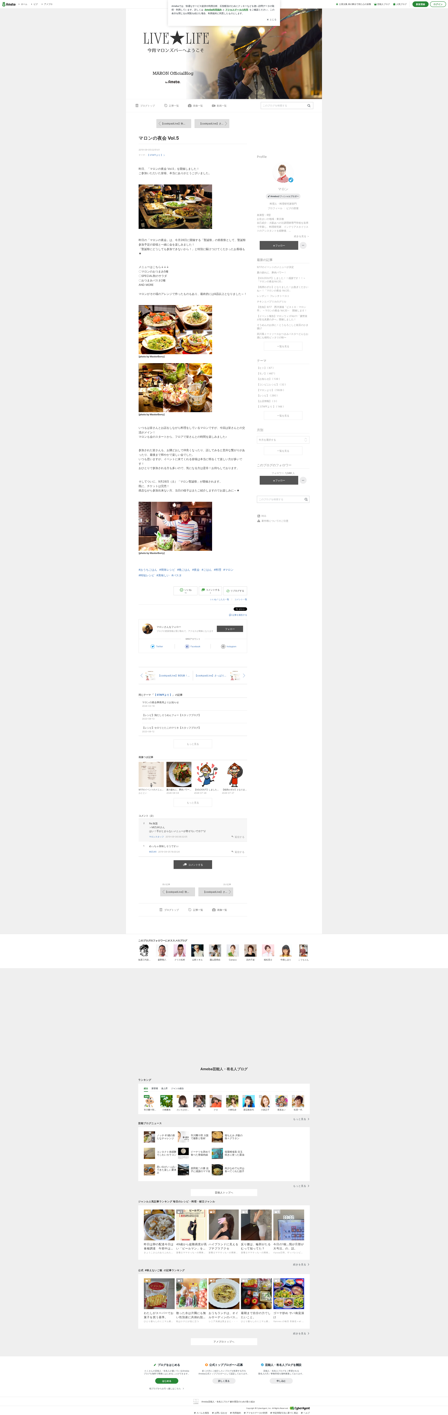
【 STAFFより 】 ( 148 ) (270, 406)
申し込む (281, 1380)
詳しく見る (224, 1380)
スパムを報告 (203, 1412)
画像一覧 (198, 105)
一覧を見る (283, 346)
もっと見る (193, 743)
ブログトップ (147, 105)
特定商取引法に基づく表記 (285, 1412)
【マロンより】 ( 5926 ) (270, 390)
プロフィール (275, 208)
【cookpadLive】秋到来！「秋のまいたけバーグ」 (176, 123)
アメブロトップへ (224, 1341)
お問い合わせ (221, 1412)
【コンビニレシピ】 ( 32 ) (271, 384)
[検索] (309, 105)
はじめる (166, 1380)
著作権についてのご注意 (274, 520)
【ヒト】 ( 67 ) (265, 367)
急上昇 (164, 1088)
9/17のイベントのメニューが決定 (275, 266)
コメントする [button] (213, 591)
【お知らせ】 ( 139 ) (268, 378)
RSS (263, 515)
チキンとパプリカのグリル (271, 301)
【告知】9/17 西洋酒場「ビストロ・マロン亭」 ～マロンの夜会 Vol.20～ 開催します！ (282, 308)
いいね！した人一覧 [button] (219, 599)
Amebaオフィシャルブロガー (284, 196)
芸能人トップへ (224, 1192)
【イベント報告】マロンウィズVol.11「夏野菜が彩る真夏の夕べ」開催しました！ (282, 318)
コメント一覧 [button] (240, 599)
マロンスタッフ (156, 836)
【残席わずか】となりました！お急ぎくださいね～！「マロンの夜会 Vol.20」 (282, 288)
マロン (283, 189)
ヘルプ (306, 1412)
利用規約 (237, 1412)
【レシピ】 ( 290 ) (267, 395)
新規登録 (420, 4)
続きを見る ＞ (301, 236)
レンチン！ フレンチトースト (273, 295)
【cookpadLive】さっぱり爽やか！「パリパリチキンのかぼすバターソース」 (214, 123)
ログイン (438, 4)
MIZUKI (152, 851)
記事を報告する (239, 615)
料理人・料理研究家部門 (283, 203)
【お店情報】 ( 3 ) (267, 401)
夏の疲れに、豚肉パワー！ (271, 272)
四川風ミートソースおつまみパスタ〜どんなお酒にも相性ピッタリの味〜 (282, 335)
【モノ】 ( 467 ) (266, 373)
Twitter (159, 646)
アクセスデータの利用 (256, 1412)
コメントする (195, 864)
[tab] (146, 1088)
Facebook (195, 646)
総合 (146, 1088)
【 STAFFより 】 (155, 155)
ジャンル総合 (177, 1088)
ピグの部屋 (292, 208)
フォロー (230, 628)
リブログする (237, 590)
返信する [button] (239, 836)
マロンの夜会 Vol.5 (159, 138)
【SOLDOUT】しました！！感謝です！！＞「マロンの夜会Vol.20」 (281, 280)
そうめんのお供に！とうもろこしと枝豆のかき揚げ (282, 326)
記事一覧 (174, 105)
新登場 (155, 1088)
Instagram (231, 646)
